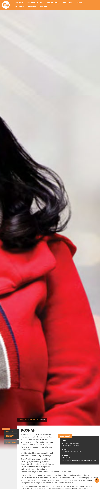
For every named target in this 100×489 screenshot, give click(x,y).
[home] (6, 5)
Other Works (11, 442)
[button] (18, 3)
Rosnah (42, 420)
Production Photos (11, 436)
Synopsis (9, 432)
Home (21, 420)
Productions (27, 420)
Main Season (35, 420)
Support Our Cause (6, 429)
